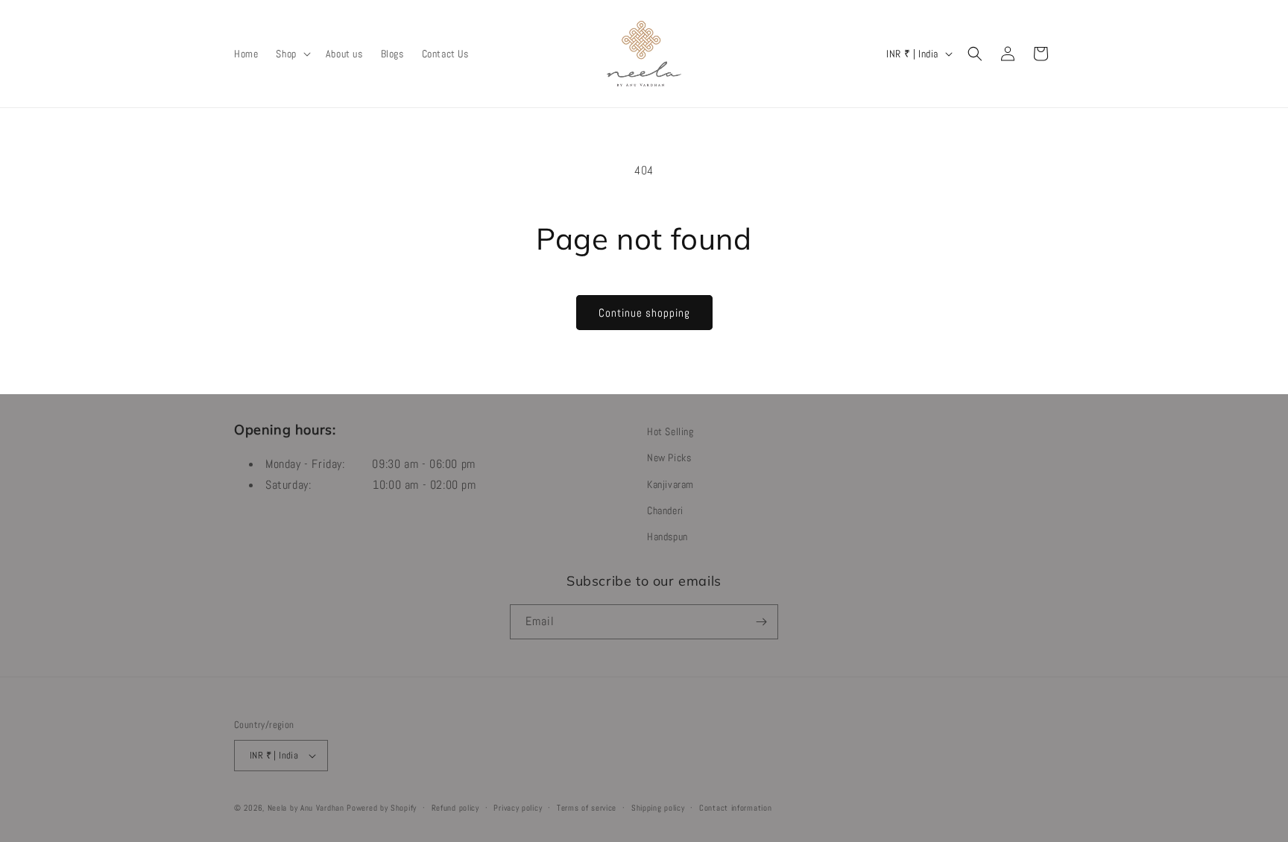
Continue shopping (644, 313)
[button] (291, 53)
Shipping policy (658, 808)
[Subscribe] (761, 621)
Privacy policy (517, 808)
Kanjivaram (670, 484)
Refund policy (455, 808)
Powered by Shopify (382, 808)
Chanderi (665, 510)
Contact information (735, 808)
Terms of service (586, 808)
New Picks (669, 457)
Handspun (667, 536)
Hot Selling (670, 431)
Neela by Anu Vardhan (306, 808)
